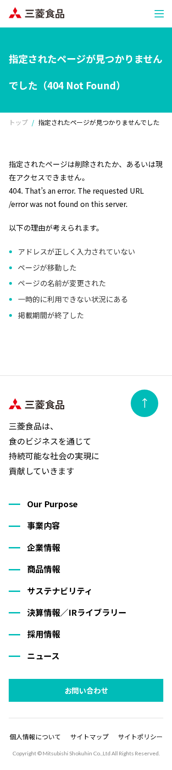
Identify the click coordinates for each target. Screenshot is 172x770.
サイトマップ (89, 736)
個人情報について (35, 736)
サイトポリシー (140, 736)
